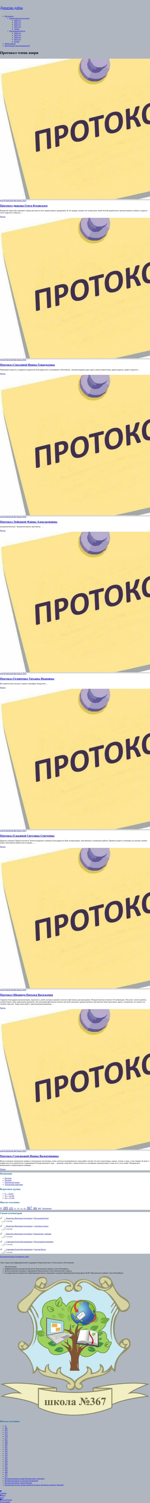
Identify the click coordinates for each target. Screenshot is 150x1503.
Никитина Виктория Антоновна (19, 1218)
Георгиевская (46, 1208)
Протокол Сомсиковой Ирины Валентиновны (29, 1156)
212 (6, 1432)
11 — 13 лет (9, 1196)
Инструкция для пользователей (17, 46)
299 (6, 1445)
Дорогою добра (11, 8)
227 (15, 1208)
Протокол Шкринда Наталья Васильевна (26, 994)
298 (6, 1443)
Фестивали (9, 16)
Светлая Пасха (40, 1249)
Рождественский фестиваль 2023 (13, 201)
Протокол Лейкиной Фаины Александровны (28, 521)
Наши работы (10, 44)
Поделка (8, 1180)
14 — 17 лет (9, 1198)
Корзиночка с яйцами (42, 1234)
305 (6, 1449)
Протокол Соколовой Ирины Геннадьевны (27, 364)
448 (6, 1472)
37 (1, 1208)
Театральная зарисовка (14, 1185)
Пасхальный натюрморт (43, 1242)
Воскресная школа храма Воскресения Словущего (25, 1479)
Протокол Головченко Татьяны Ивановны (27, 678)
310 (6, 1451)
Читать (3, 217)
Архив (16, 29)
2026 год (17, 20)
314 (21, 1208)
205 (5, 1208)
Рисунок (8, 1178)
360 (6, 1462)
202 (6, 1428)
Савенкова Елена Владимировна (19, 1242)
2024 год (17, 25)
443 (39, 1208)
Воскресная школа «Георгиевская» (18, 1483)
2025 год (17, 23)
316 (6, 1455)
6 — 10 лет (9, 1194)
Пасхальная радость (17, 31)
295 (18, 1208)
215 (11, 1208)
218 (6, 1436)
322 (25, 1208)
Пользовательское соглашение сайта (14, 1257)
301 (6, 1447)
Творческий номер (12, 1182)
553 (6, 1474)
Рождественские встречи (19, 18)
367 (29, 1208)
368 (35, 1208)
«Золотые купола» (41, 1226)
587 (6, 1476)
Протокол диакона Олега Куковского (24, 205)
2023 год (17, 27)
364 (6, 1464)
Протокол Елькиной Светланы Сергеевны (27, 835)
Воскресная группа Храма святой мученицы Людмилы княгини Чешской (34, 1485)
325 (6, 1460)
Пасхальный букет (41, 1218)
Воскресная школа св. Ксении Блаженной (21, 1481)
